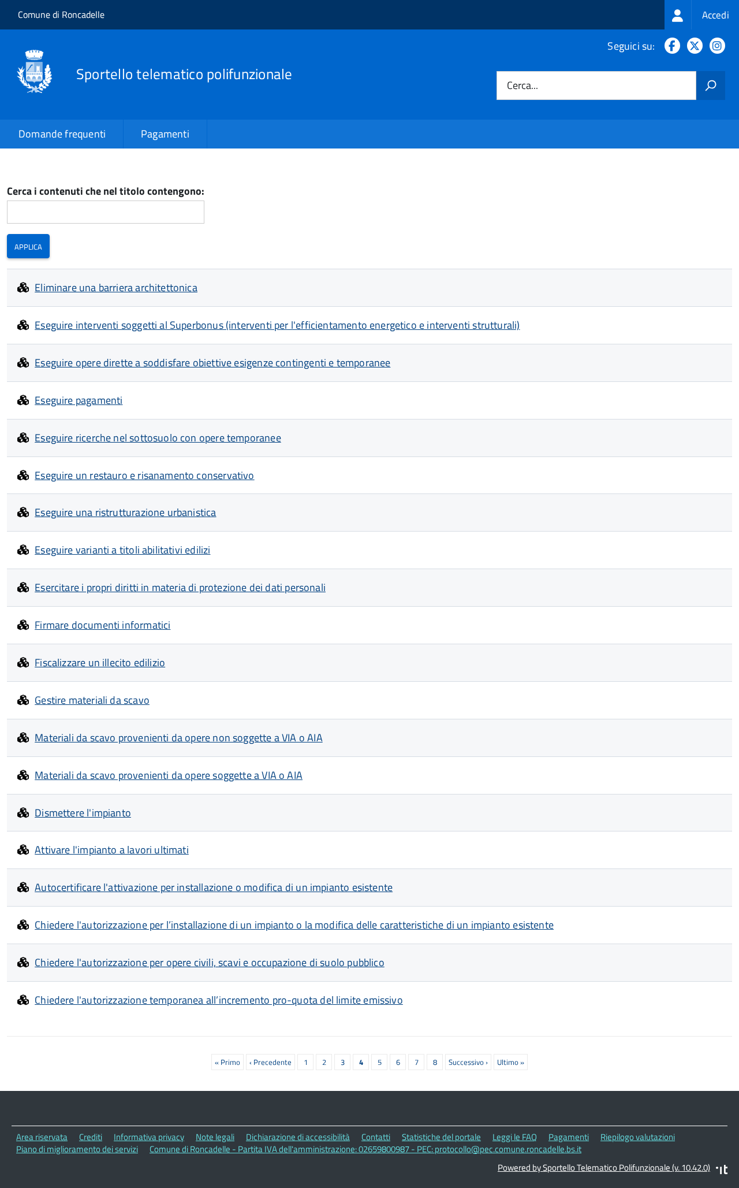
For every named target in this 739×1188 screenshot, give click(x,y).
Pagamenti (165, 134)
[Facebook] (670, 46)
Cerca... (522, 86)
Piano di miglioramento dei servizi (77, 1149)
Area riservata (42, 1137)
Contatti (375, 1137)
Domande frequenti (62, 134)
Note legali (215, 1137)
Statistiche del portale (441, 1137)
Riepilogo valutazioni (637, 1137)
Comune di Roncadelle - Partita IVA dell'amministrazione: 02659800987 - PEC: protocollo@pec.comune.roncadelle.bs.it (365, 1149)
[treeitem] (702, 14)
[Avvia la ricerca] (710, 85)
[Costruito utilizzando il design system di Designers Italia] (721, 1171)
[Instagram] (715, 46)
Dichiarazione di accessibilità (298, 1137)
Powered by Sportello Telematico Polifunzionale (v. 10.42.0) (604, 1167)
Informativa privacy (149, 1137)
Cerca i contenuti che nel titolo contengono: (105, 191)
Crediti (90, 1137)
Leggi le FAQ (514, 1137)
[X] (692, 46)
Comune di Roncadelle (61, 14)
